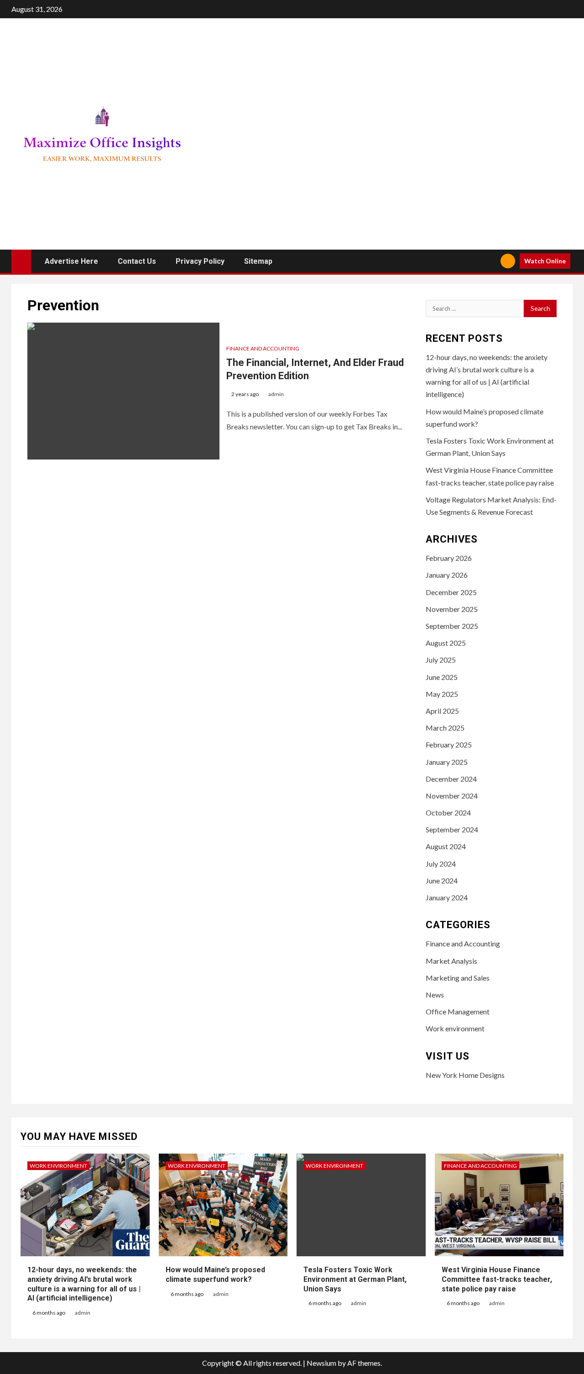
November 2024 (452, 795)
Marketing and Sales (458, 977)
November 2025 (452, 609)
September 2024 (452, 829)
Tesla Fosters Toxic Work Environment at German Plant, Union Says (355, 1279)
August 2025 (446, 642)
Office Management (458, 1011)
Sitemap (258, 261)
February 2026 (449, 558)
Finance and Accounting (262, 348)
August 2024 (446, 846)
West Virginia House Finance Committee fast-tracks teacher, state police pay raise (497, 1279)
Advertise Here (71, 261)
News (435, 994)
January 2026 (447, 574)
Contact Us (137, 261)
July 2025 (441, 659)
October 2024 (448, 812)
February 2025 (449, 744)
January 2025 (447, 762)
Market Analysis (451, 960)
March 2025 (445, 727)
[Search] (490, 261)
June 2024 (442, 880)
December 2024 (451, 778)
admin (276, 394)
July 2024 (441, 863)
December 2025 (451, 592)
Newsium (321, 1362)
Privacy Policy (200, 261)
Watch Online (545, 261)
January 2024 (447, 897)
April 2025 (442, 710)
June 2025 (442, 677)
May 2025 (442, 694)
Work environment (455, 1028)
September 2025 (452, 626)
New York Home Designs (465, 1075)
